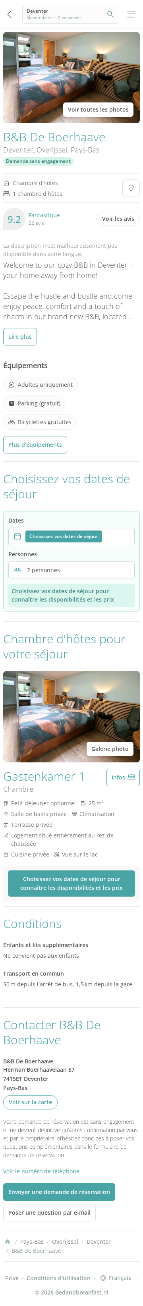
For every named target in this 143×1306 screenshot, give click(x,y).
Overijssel (52, 149)
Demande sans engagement (38, 161)
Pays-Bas (85, 149)
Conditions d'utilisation (59, 1278)
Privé (12, 1278)
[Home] (7, 1241)
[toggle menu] (131, 14)
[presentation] (71, 536)
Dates (16, 520)
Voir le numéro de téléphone (41, 1171)
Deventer (18, 149)
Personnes (22, 554)
